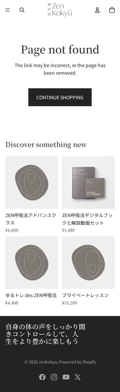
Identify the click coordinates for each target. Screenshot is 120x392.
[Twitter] (78, 377)
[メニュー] (7, 10)
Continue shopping (60, 97)
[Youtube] (66, 377)
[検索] (22, 10)
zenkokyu (48, 361)
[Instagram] (54, 377)
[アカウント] (97, 10)
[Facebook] (42, 377)
